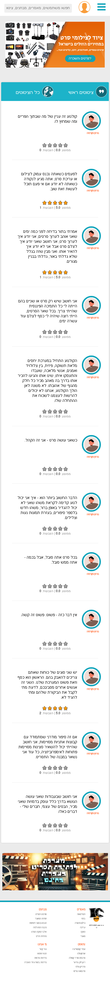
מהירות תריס (41, 936)
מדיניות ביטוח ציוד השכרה (35, 962)
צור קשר (43, 949)
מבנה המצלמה (40, 927)
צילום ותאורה (80, 923)
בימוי (83, 918)
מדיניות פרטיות (40, 958)
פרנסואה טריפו (79, 971)
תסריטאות (81, 914)
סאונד (82, 936)
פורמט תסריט (41, 914)
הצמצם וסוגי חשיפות (38, 923)
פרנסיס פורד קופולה (77, 958)
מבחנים (43, 909)
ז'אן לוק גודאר (79, 962)
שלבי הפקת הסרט (39, 932)
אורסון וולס (81, 953)
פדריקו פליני (80, 966)
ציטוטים (81, 944)
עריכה (82, 927)
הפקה (83, 932)
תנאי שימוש (42, 953)
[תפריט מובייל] (101, 9)
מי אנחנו (42, 944)
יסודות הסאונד (41, 918)
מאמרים (81, 909)
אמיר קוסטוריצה (78, 949)
